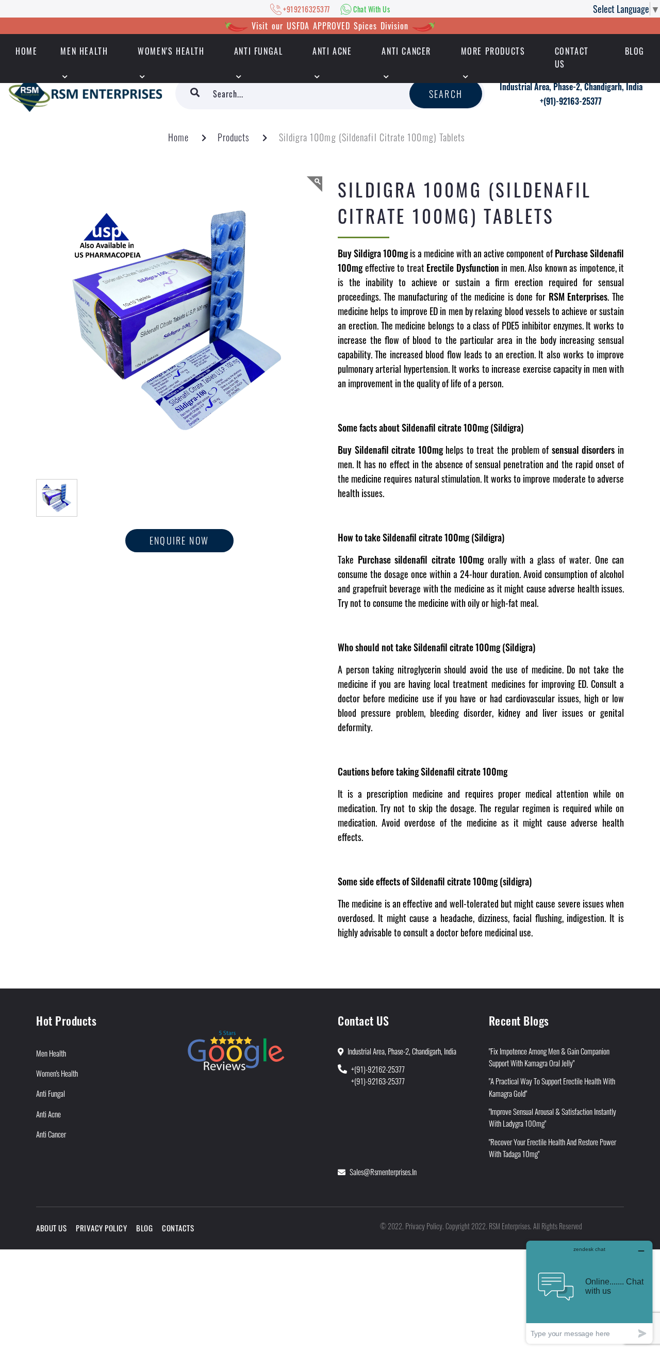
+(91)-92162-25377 (378, 1069)
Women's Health (171, 51)
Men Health (84, 51)
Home (178, 137)
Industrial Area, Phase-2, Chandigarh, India (571, 86)
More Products (493, 51)
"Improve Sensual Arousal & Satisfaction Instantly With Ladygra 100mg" (552, 1117)
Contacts (178, 1227)
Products (234, 137)
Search (446, 94)
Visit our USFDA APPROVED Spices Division (330, 26)
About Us (51, 1227)
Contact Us (572, 57)
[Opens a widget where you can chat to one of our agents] (589, 1292)
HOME (26, 51)
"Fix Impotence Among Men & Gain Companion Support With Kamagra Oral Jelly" (549, 1056)
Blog (635, 51)
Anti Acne (332, 51)
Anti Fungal (258, 51)
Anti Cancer (406, 51)
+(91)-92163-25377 (571, 101)
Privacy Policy (101, 1227)
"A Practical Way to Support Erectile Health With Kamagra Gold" (552, 1086)
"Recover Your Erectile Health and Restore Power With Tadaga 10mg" (552, 1147)
